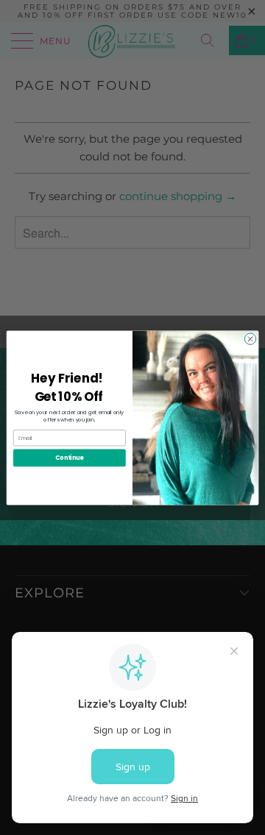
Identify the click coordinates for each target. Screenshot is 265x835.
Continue (69, 457)
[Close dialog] (249, 338)
